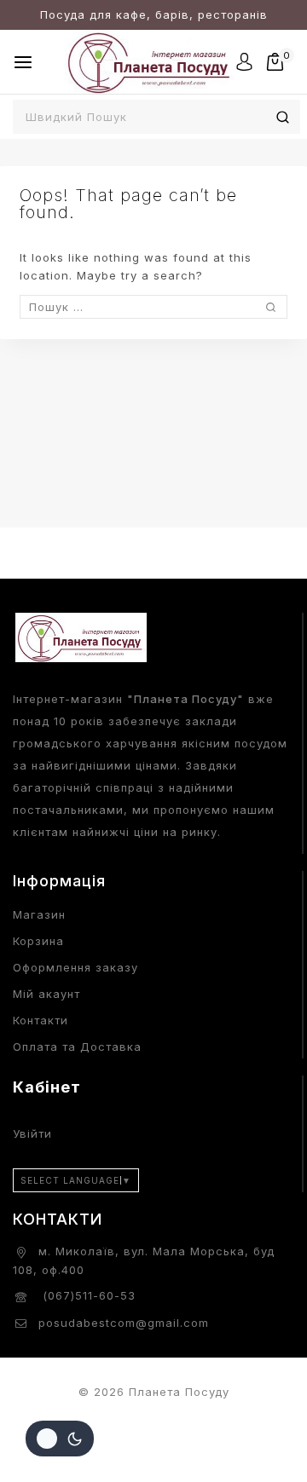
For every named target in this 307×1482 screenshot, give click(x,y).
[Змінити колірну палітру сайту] (60, 1438)
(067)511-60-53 (87, 1295)
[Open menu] (23, 62)
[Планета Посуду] (150, 62)
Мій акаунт (46, 993)
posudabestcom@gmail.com (123, 1322)
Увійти (32, 1133)
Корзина (38, 941)
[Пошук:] (153, 307)
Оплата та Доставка (77, 1046)
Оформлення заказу (75, 967)
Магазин (39, 914)
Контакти (40, 1020)
